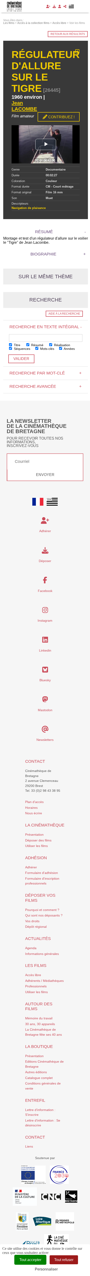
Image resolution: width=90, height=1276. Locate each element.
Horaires (31, 807)
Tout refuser (63, 1260)
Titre (16, 345)
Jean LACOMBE (24, 106)
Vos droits (32, 921)
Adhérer (31, 867)
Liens (29, 1146)
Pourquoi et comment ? (42, 910)
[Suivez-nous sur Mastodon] (45, 700)
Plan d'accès (34, 802)
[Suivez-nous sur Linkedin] (45, 641)
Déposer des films (38, 840)
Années (69, 349)
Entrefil (35, 1100)
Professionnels (36, 986)
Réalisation (61, 345)
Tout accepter (30, 1260)
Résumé (36, 345)
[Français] (37, 502)
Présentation (34, 834)
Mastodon (45, 710)
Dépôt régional (36, 926)
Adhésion (36, 858)
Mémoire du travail (38, 1018)
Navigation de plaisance (29, 208)
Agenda (30, 948)
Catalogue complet (39, 1078)
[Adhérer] (48, 6)
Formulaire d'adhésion (41, 873)
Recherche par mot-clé (45, 373)
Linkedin (45, 650)
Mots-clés (46, 349)
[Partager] (65, 6)
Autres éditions (36, 1072)
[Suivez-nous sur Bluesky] (45, 671)
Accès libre (33, 975)
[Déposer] (54, 6)
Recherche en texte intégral (45, 327)
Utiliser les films (36, 846)
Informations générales (42, 954)
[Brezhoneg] (71, 6)
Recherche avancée (45, 386)
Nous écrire (33, 813)
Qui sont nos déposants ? (44, 915)
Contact (35, 761)
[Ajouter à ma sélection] (77, 51)
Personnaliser (46, 1269)
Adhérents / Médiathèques (44, 981)
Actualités (38, 938)
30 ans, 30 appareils (40, 1024)
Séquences (21, 349)
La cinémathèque (44, 825)
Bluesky (45, 680)
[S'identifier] (59, 6)
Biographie (43, 254)
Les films (35, 965)
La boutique (39, 1046)
